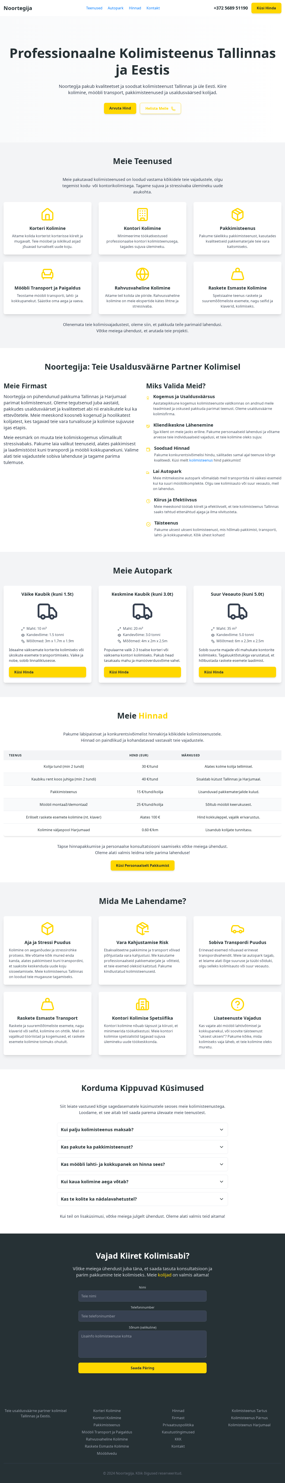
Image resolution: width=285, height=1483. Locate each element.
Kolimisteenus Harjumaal (249, 1424)
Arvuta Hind (120, 108)
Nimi (142, 1287)
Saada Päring (142, 1367)
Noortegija (18, 8)
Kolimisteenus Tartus (249, 1410)
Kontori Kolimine (107, 1417)
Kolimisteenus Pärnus (249, 1417)
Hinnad (135, 8)
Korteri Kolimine (107, 1410)
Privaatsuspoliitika (178, 1424)
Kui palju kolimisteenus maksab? (97, 1129)
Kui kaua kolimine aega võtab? (94, 1182)
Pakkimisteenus (107, 1424)
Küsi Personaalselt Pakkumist (142, 865)
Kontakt (153, 8)
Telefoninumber (143, 1307)
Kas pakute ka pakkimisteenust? (97, 1147)
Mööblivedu (107, 1453)
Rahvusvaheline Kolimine (107, 1439)
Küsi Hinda (266, 8)
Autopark (116, 8)
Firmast (178, 1417)
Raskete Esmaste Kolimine (107, 1446)
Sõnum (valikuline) (142, 1327)
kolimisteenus (201, 460)
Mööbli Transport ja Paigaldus (107, 1432)
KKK (178, 1439)
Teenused (94, 8)
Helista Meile (157, 108)
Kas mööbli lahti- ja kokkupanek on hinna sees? (113, 1164)
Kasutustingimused (178, 1432)
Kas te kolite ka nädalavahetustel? (99, 1199)
